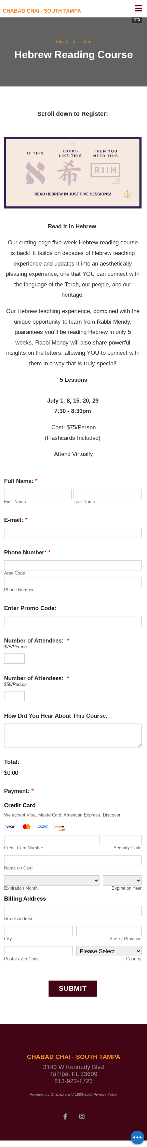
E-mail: (16, 520)
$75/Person (15, 646)
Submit (73, 988)
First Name (15, 501)
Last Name (84, 501)
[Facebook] (65, 1115)
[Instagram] (82, 1115)
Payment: (19, 791)
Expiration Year (126, 888)
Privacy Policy (105, 1094)
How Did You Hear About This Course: (56, 716)
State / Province (125, 938)
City (8, 938)
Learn (85, 41)
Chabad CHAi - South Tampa (42, 11)
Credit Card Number (23, 847)
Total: (11, 762)
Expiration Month (21, 888)
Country (134, 958)
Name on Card (18, 868)
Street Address (19, 918)
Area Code (14, 573)
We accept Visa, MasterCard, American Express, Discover (62, 815)
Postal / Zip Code (21, 958)
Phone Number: (27, 552)
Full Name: (21, 481)
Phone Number (19, 589)
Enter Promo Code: (30, 608)
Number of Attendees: (36, 640)
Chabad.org (60, 1094)
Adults (62, 41)
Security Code (127, 847)
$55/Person (15, 684)
